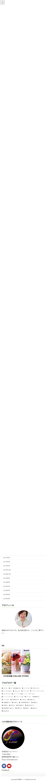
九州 (24, 699)
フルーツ (19, 696)
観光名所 (30, 705)
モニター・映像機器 (32, 696)
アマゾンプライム (38, 691)
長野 (19, 708)
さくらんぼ (7, 691)
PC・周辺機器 (15, 688)
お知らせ (35, 688)
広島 (15, 702)
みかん (17, 691)
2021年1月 (6, 566)
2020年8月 (6, 582)
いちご (26, 688)
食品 (35, 708)
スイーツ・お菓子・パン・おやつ (23, 694)
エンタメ (6, 694)
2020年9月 (6, 578)
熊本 (13, 705)
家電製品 (6, 702)
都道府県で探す (8, 708)
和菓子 (32, 699)
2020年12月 (7, 570)
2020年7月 (6, 586)
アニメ (26, 691)
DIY (5, 688)
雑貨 (27, 708)
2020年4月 (6, 598)
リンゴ (6, 699)
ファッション (8, 696)
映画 (35, 702)
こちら (33, 630)
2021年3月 (6, 557)
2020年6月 (6, 590)
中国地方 (15, 699)
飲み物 (6, 711)
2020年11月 (7, 574)
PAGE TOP (44, 757)
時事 (5, 705)
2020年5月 (6, 594)
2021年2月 (6, 562)
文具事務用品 (25, 702)
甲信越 (21, 705)
